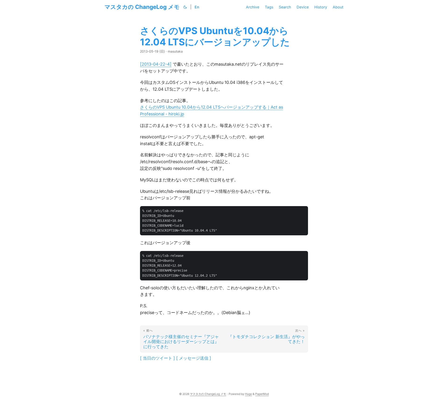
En (197, 7)
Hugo (248, 394)
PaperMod (262, 394)
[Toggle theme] (185, 7)
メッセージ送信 (193, 358)
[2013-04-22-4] (156, 64)
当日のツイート (157, 358)
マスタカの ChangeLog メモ (142, 7)
